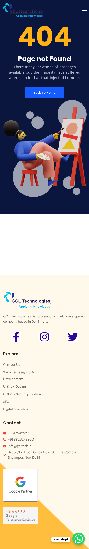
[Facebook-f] (16, 337)
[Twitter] (73, 337)
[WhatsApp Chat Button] (78, 539)
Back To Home (44, 92)
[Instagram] (44, 337)
